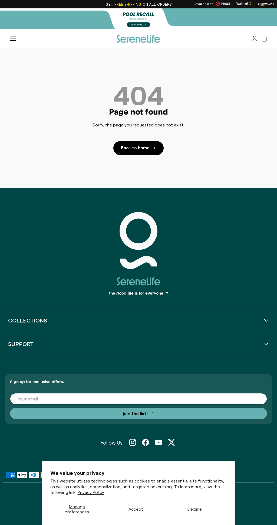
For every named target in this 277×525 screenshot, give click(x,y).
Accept (135, 509)
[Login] (255, 38)
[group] (138, 18)
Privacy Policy (91, 492)
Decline (194, 509)
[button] (264, 38)
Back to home (135, 147)
